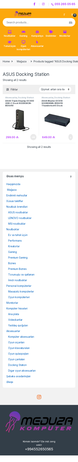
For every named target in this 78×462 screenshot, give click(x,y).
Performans (15, 240)
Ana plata (13, 314)
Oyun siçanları (16, 342)
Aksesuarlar (37, 46)
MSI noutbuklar (17, 223)
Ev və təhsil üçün (18, 234)
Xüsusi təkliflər (14, 201)
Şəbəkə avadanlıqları (18, 376)
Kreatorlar (14, 246)
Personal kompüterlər (18, 285)
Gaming (23, 35)
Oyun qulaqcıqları (18, 353)
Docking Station (26, 97)
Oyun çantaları (16, 359)
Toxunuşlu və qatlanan (21, 274)
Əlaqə (9, 381)
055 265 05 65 (65, 4)
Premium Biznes (17, 268)
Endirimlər (51, 35)
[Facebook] (35, 4)
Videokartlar (15, 319)
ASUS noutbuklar (18, 212)
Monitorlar (64, 35)
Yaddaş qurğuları (18, 325)
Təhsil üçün (9, 46)
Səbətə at (69, 137)
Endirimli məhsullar (16, 195)
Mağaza (21, 61)
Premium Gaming (18, 257)
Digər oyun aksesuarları (22, 370)
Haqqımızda (13, 184)
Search (70, 22)
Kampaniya (37, 35)
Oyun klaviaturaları (19, 348)
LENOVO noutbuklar (20, 218)
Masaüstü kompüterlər (21, 291)
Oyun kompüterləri (23, 48)
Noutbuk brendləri (17, 206)
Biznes (12, 263)
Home (6, 61)
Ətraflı (33, 137)
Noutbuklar (9, 35)
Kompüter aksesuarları (21, 336)
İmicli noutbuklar (17, 280)
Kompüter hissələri (16, 308)
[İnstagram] (44, 4)
